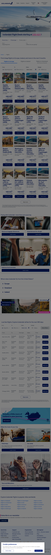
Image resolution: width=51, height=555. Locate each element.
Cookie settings (8, 550)
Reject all (29, 550)
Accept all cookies (38, 550)
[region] (23, 547)
